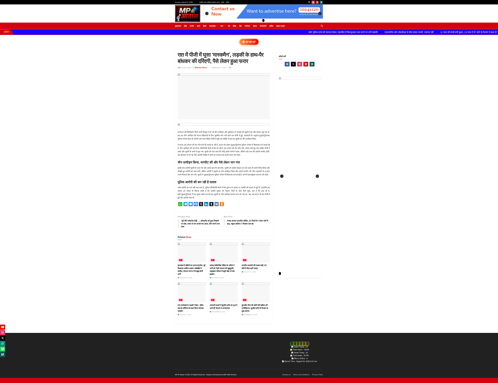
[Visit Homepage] (187, 13)
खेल (240, 26)
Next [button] (320, 13)
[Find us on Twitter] (309, 2)
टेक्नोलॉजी (263, 26)
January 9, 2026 (185, 315)
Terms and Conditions (301, 374)
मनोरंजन (247, 26)
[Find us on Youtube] (317, 2)
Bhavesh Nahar (201, 67)
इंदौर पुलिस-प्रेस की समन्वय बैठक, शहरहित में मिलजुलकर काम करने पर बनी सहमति (306, 32)
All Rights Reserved (198, 374)
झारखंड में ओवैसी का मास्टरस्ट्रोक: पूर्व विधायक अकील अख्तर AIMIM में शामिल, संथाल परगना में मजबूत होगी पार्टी (191, 269)
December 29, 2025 (218, 312)
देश (229, 26)
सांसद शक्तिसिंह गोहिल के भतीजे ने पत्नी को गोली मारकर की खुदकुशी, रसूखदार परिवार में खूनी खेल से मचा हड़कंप (222, 269)
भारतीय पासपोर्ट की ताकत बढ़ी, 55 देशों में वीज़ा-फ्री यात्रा (254, 267)
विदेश (234, 26)
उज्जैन (192, 26)
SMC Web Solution (230, 374)
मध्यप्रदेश (212, 26)
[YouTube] (2, 327)
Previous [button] (207, 13)
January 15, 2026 (249, 272)
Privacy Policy (317, 374)
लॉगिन (227, 2)
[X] (2, 338)
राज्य (221, 26)
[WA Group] (2, 349)
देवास (204, 26)
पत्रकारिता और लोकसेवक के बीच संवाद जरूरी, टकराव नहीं (372, 32)
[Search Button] (322, 26)
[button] (263, 20)
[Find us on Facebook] (287, 64)
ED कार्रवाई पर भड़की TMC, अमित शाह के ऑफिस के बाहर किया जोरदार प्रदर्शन (191, 308)
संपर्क (222, 2)
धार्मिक (271, 26)
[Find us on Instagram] (313, 2)
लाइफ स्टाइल (280, 26)
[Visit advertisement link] (224, 126)
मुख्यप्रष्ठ (178, 26)
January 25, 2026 (185, 278)
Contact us (286, 374)
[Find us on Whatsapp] (321, 2)
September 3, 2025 (219, 67)
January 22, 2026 (217, 278)
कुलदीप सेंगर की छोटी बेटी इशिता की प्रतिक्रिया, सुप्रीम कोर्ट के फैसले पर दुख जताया (255, 308)
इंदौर (185, 26)
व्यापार (255, 26)
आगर (198, 26)
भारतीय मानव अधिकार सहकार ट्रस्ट (209, 2)
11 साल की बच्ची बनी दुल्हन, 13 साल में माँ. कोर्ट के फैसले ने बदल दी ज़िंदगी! (435, 32)
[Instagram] (2, 332)
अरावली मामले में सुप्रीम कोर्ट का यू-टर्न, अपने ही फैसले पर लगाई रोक (224, 306)
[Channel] (2, 354)
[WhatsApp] (2, 343)
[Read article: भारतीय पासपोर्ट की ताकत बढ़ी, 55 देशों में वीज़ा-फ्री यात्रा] (256, 253)
